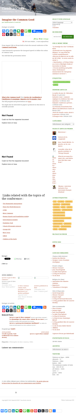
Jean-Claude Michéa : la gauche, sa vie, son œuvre (66, 144)
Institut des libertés (58, 258)
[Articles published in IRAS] (41, 281)
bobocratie (56, 226)
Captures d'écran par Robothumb (63, 333)
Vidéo (31, 342)
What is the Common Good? (11, 97)
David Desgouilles (58, 293)
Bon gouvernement (66, 226)
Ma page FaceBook (59, 234)
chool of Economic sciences (12, 226)
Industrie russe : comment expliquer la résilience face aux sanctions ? (62, 99)
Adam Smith (69, 201)
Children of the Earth (10, 239)
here (29, 101)
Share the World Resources (11, 207)
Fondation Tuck (8, 223)
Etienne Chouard (57, 268)
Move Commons (8, 213)
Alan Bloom (56, 204)
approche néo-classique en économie (62, 217)
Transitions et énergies (60, 287)
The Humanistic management (12, 203)
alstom (63, 206)
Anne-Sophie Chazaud (59, 212)
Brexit (55, 228)
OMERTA (55, 328)
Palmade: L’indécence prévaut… (62, 103)
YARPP (13, 329)
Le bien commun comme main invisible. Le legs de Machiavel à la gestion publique (24, 289)
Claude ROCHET (13, 8)
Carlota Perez (63, 228)
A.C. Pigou (61, 201)
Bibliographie (67, 223)
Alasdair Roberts (65, 204)
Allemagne (56, 206)
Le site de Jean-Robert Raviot (61, 326)
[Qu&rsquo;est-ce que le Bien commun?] (10, 282)
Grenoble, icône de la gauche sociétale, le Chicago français (65, 151)
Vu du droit (56, 275)
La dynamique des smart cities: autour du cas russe (26, 319)
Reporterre (56, 285)
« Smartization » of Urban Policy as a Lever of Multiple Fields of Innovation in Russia (62, 64)
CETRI (5, 210)
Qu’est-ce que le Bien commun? (20, 317)
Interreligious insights (10, 219)
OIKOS (5, 236)
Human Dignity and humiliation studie (15, 216)
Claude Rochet (8, 22)
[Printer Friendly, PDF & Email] (41, 39)
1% (55, 201)
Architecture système (58, 220)
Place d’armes (56, 308)
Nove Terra (6, 232)
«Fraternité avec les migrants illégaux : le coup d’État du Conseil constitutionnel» (61, 52)
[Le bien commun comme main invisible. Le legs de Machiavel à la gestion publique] (25, 281)
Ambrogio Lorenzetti (67, 209)
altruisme (69, 206)
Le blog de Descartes (59, 273)
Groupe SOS (6, 229)
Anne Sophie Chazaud (59, 215)
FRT (73, 400)
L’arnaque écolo (57, 116)
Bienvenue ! (62, 132)
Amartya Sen (57, 209)
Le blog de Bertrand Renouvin (62, 299)
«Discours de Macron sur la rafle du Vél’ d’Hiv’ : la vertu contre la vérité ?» (63, 58)
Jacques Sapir (56, 297)
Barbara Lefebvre (58, 223)
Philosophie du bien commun (19, 342)
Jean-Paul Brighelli (58, 270)
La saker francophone (59, 271)
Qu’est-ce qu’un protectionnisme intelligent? (24, 323)
